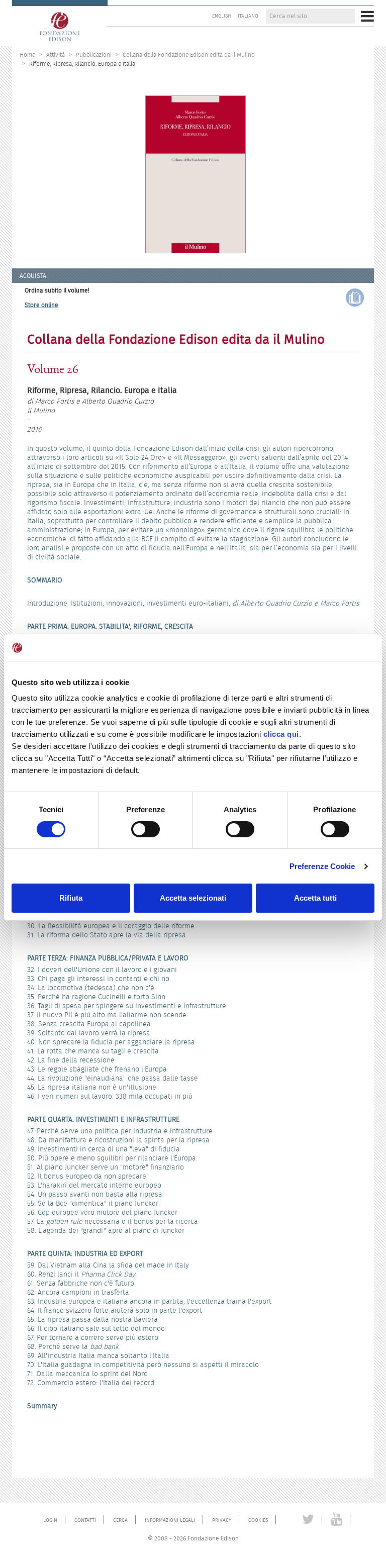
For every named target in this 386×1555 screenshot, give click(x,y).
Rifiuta (70, 898)
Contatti (85, 1520)
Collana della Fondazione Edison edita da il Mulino (189, 54)
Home (27, 54)
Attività (55, 54)
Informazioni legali (170, 1520)
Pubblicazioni (94, 54)
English (221, 16)
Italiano (248, 16)
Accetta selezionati (193, 898)
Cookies (258, 1520)
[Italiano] (60, 23)
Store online (41, 305)
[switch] (145, 829)
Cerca (120, 1520)
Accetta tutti (315, 898)
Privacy (221, 1520)
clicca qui (281, 734)
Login (50, 1520)
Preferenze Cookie (322, 866)
